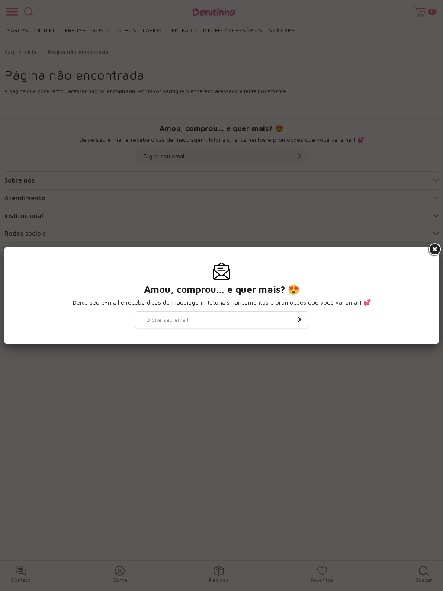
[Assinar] (299, 319)
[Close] (434, 249)
